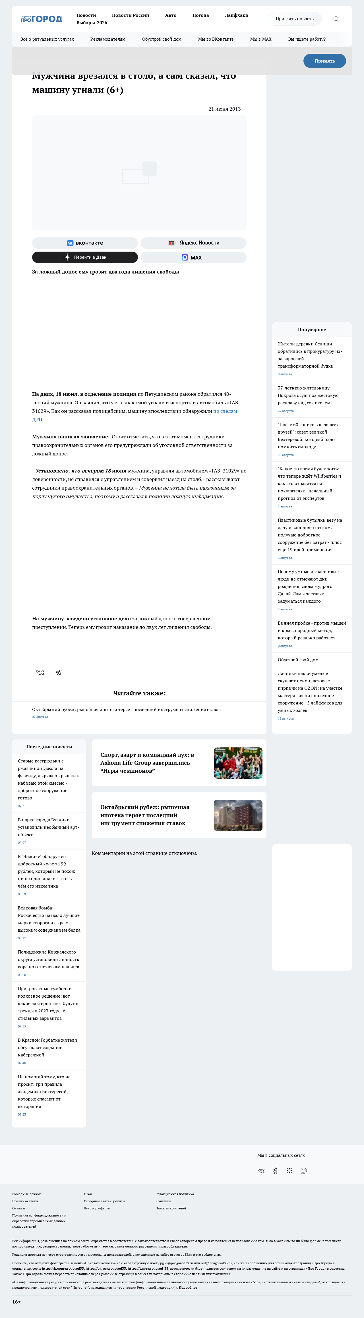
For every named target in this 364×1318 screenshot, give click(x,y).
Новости (86, 15)
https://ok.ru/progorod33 (106, 1268)
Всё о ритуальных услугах (47, 39)
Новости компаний (171, 1208)
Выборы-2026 (91, 22)
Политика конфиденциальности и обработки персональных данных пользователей (39, 1220)
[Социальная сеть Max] (194, 257)
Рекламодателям (107, 39)
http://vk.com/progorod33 (63, 1268)
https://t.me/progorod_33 (148, 1268)
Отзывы (18, 1208)
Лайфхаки (237, 15)
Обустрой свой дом (162, 39)
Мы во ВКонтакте (216, 39)
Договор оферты (97, 1208)
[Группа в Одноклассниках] (275, 1170)
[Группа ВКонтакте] (85, 243)
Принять (325, 61)
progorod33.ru (181, 1254)
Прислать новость (295, 18)
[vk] (41, 672)
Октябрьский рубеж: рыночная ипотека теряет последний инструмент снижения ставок (126, 712)
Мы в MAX (261, 39)
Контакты (163, 1201)
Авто (171, 15)
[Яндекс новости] (194, 243)
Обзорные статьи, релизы (104, 1201)
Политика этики (25, 1201)
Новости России (130, 15)
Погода (201, 15)
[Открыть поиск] (336, 18)
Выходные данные (27, 1194)
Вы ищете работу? (307, 39)
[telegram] (60, 672)
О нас (88, 1194)
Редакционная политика (175, 1194)
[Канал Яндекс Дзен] (85, 257)
